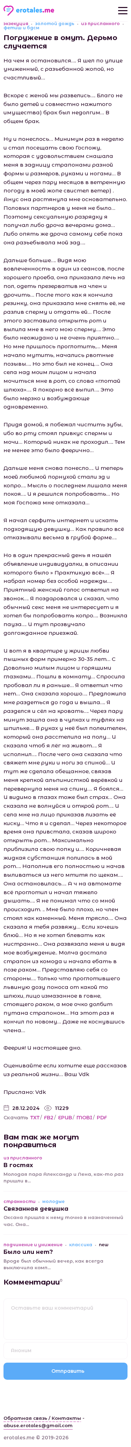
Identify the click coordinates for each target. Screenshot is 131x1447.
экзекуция (15, 24)
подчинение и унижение (33, 1245)
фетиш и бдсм (21, 28)
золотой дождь (54, 24)
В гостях (18, 1165)
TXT (34, 1117)
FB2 (48, 1117)
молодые (53, 1202)
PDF (102, 1117)
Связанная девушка (35, 1208)
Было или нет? (28, 1252)
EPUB (65, 1117)
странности (19, 1202)
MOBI (84, 1117)
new (103, 1245)
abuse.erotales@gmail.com (38, 1425)
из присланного (100, 24)
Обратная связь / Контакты (42, 1418)
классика (80, 1245)
